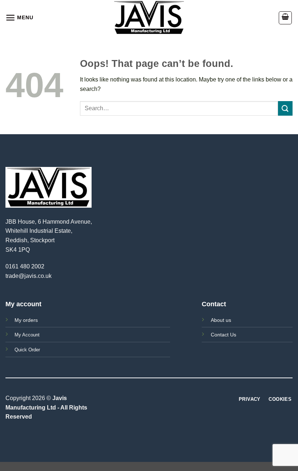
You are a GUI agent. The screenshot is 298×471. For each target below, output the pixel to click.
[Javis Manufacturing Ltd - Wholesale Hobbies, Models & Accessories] (149, 17)
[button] (19, 17)
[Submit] (285, 108)
